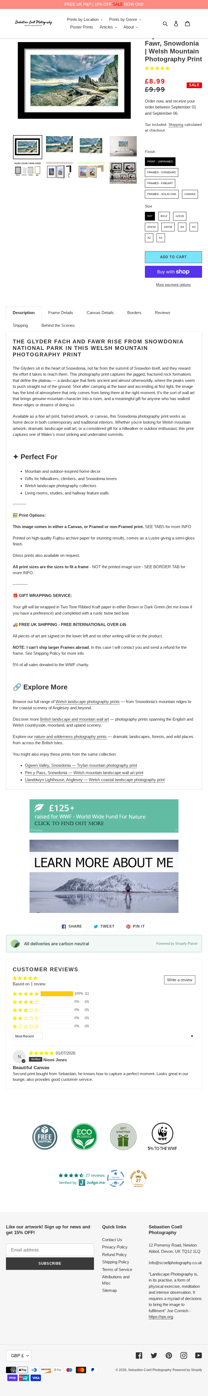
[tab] (23, 312)
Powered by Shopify (187, 1370)
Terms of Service (117, 1269)
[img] (42, 1053)
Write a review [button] (179, 979)
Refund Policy (114, 1254)
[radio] (160, 161)
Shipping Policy (115, 1262)
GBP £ (17, 1355)
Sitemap (109, 1290)
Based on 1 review (29, 984)
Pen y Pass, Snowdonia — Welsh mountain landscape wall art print (84, 772)
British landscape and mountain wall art (74, 719)
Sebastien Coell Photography (149, 1370)
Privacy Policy (115, 1247)
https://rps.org (161, 1316)
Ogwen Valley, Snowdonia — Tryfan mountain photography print (81, 765)
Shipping (175, 124)
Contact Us (112, 1239)
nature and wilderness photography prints (70, 736)
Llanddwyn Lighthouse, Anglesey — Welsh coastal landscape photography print (95, 779)
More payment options (173, 285)
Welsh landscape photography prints (88, 701)
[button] (157, 68)
